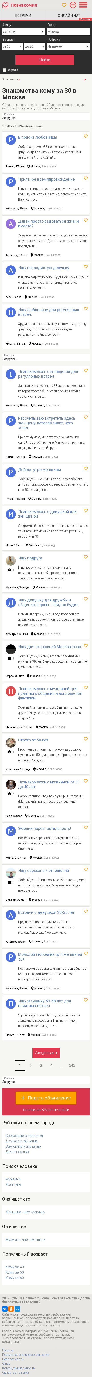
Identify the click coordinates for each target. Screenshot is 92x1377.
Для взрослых (17, 1152)
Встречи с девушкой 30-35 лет (46, 912)
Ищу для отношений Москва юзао (49, 646)
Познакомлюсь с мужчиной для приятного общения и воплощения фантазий (50, 693)
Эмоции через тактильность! (44, 828)
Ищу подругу (30, 558)
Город (52, 25)
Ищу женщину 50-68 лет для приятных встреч (44, 1003)
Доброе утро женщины (39, 469)
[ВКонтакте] (5, 1309)
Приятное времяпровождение (46, 179)
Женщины (13, 1184)
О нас (6, 1363)
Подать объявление (49, 1098)
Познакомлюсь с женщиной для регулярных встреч (48, 374)
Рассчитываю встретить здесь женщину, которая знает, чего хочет (46, 423)
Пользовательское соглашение (25, 1354)
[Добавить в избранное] (86, 136)
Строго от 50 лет (33, 740)
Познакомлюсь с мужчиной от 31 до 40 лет (49, 784)
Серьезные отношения (24, 1136)
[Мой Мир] (17, 1309)
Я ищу (7, 25)
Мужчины (13, 1179)
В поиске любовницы (37, 137)
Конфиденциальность (18, 1368)
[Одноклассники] (11, 1309)
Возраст (9, 39)
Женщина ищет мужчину (25, 1212)
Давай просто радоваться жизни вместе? (48, 223)
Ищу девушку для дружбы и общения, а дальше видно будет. (48, 602)
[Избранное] (64, 5)
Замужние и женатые (23, 1146)
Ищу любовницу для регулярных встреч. (48, 312)
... (61, 1065)
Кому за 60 (15, 1278)
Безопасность (13, 1359)
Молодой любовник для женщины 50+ (50, 956)
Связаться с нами (15, 1372)
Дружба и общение (22, 1141)
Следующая (44, 1053)
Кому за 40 (15, 1267)
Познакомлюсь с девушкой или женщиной (47, 514)
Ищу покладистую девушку (43, 267)
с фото (13, 70)
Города (7, 1350)
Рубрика (54, 39)
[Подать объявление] (73, 5)
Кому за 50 (15, 1272)
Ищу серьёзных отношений (43, 870)
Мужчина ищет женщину (25, 1239)
